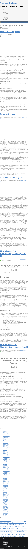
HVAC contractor (6, 530)
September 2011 (6, 511)
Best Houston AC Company (18, 523)
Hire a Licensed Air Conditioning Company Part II (14, 345)
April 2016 (5, 465)
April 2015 (5, 479)
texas (8, 536)
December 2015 (6, 469)
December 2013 (6, 496)
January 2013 (5, 500)
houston (3, 528)
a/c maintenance (4, 521)
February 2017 (6, 453)
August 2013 (5, 499)
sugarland (15, 534)
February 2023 (6, 444)
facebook (5, 526)
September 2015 (6, 473)
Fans (8, 526)
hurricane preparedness (23, 528)
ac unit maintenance (20, 521)
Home (4, 12)
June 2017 (5, 450)
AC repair (5, 14)
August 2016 (5, 460)
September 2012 (6, 503)
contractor (5, 524)
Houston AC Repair (13, 528)
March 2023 (5, 443)
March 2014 (5, 493)
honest (23, 526)
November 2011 (6, 509)
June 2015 (5, 476)
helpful (20, 526)
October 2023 (5, 434)
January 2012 (5, 507)
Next (4, 426)
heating (17, 526)
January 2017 (5, 454)
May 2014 (5, 490)
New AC (22, 531)
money (19, 531)
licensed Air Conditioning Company (20, 530)
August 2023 (5, 437)
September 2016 (6, 459)
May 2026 (5, 431)
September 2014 (6, 486)
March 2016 (5, 466)
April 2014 (5, 492)
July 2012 (5, 504)
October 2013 (5, 497)
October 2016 (5, 458)
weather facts (15, 536)
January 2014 (5, 495)
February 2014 (6, 494)
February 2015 (6, 481)
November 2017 (6, 447)
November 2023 (6, 433)
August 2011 (5, 513)
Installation (5, 16)
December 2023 (6, 432)
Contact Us (5, 18)
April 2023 (5, 441)
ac (10, 521)
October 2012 (5, 502)
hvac (1, 530)
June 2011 (5, 515)
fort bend (10, 526)
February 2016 (6, 467)
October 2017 (5, 448)
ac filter (12, 521)
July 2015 (5, 475)
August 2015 (5, 474)
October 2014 (5, 485)
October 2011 (5, 510)
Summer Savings (7, 114)
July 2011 (5, 514)
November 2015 (6, 471)
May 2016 (5, 464)
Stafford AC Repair (6, 534)
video (11, 536)
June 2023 (5, 439)
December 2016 (6, 455)
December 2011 (6, 508)
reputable (11, 532)
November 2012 (6, 501)
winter (20, 536)
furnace (13, 526)
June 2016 (5, 462)
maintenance (2, 531)
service (22, 532)
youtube (23, 536)
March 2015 (5, 480)
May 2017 (5, 451)
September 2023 (6, 436)
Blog (7, 13)
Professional (2, 532)
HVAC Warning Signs (10, 31)
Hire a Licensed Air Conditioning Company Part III (13, 253)
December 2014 (6, 482)
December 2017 (6, 446)
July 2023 (5, 438)
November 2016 (6, 457)
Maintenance (5, 17)
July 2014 (5, 488)
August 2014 (5, 487)
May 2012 (5, 506)
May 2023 (5, 440)
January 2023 (5, 445)
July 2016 (5, 461)
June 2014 (5, 489)
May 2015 (5, 478)
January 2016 (5, 468)
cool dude (10, 524)
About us (5, 19)
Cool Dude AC (18, 524)
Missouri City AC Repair (12, 531)
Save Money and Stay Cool (12, 177)
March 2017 (5, 452)
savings (19, 532)
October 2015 (5, 472)
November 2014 (6, 483)
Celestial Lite (11, 546)
